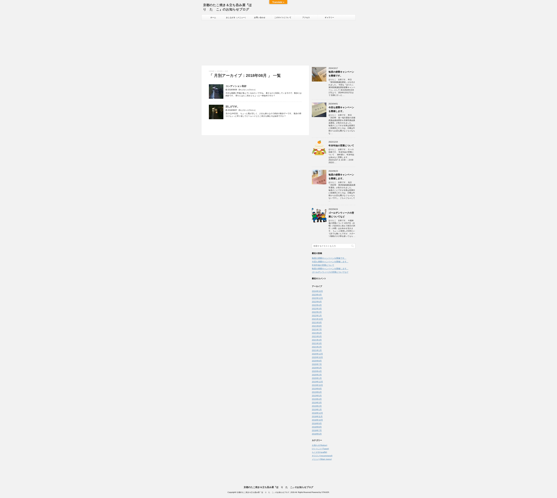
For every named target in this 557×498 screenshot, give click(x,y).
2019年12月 (317, 382)
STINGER (325, 492)
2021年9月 (317, 322)
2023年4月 (317, 295)
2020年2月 (317, 375)
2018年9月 (317, 423)
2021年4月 (317, 340)
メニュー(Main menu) (322, 459)
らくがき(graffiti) (319, 452)
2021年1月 (317, 350)
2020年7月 (317, 364)
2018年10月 (317, 420)
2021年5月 (317, 336)
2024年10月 (317, 291)
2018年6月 (317, 434)
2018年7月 (317, 430)
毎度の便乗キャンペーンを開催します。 (330, 268)
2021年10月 (317, 319)
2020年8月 (317, 361)
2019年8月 (317, 388)
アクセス (306, 17)
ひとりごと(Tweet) (320, 449)
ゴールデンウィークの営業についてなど (330, 272)
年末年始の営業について (341, 145)
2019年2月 (317, 406)
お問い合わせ (259, 17)
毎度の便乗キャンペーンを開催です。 (329, 258)
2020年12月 (317, 354)
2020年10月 (317, 357)
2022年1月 (317, 315)
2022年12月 (317, 298)
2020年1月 (317, 378)
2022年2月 (317, 312)
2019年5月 (317, 395)
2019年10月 (317, 385)
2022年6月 (317, 301)
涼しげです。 (232, 106)
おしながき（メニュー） (236, 17)
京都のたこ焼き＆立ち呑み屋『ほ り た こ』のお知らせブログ (278, 487)
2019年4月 (317, 399)
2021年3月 (317, 343)
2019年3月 (317, 402)
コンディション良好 (236, 86)
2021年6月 (317, 333)
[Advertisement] (278, 42)
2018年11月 (317, 416)
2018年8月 (317, 427)
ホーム (213, 17)
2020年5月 (317, 368)
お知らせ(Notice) (248, 90)
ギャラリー (329, 17)
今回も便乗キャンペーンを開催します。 (330, 261)
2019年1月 (317, 409)
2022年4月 (317, 305)
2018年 (220, 71)
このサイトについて (282, 17)
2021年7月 (317, 329)
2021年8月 (317, 326)
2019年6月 (317, 392)
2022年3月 (317, 308)
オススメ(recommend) (322, 455)
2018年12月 (317, 413)
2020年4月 (317, 371)
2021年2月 (317, 347)
